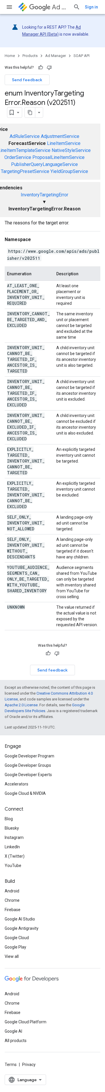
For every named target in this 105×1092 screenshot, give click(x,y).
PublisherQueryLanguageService (44, 164)
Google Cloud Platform (25, 1022)
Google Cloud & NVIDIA (25, 793)
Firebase (12, 909)
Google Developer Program (29, 756)
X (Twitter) (14, 856)
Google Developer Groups (28, 765)
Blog (9, 818)
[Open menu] (9, 7)
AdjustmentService (60, 136)
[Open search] (76, 7)
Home (10, 55)
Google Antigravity (21, 928)
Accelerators (16, 784)
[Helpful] (40, 67)
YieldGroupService (69, 171)
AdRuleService (25, 136)
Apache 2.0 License (21, 705)
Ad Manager (60, 7)
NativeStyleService (71, 150)
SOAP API (82, 55)
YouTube (13, 865)
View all (12, 956)
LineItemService (63, 143)
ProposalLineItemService (58, 157)
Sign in (91, 7)
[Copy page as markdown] (30, 112)
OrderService (17, 157)
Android (12, 891)
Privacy (29, 1064)
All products (16, 1040)
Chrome (12, 900)
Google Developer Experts (28, 774)
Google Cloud (17, 937)
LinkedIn (12, 846)
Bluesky (12, 828)
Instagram (14, 837)
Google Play (15, 947)
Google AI (13, 1031)
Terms (11, 1064)
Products (30, 55)
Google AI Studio (20, 919)
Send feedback (27, 79)
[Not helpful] (49, 67)
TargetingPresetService (25, 171)
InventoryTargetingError (44, 195)
